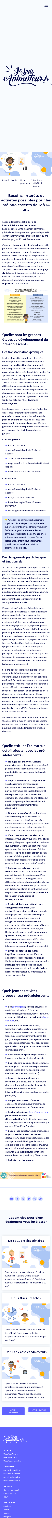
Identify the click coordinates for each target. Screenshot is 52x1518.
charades (9, 1020)
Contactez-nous (9, 1493)
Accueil (5, 180)
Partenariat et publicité (12, 1470)
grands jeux (18, 1006)
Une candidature (9, 1457)
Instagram (7, 1517)
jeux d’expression (38, 1112)
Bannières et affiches (11, 1474)
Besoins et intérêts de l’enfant (37, 183)
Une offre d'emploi (10, 1454)
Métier (14, 180)
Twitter (6, 1510)
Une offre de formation (12, 1461)
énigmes (45, 1017)
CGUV (5, 1497)
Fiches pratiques (25, 181)
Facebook (7, 1506)
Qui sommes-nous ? (11, 1490)
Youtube (6, 1513)
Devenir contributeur (11, 1481)
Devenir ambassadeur (12, 1477)
